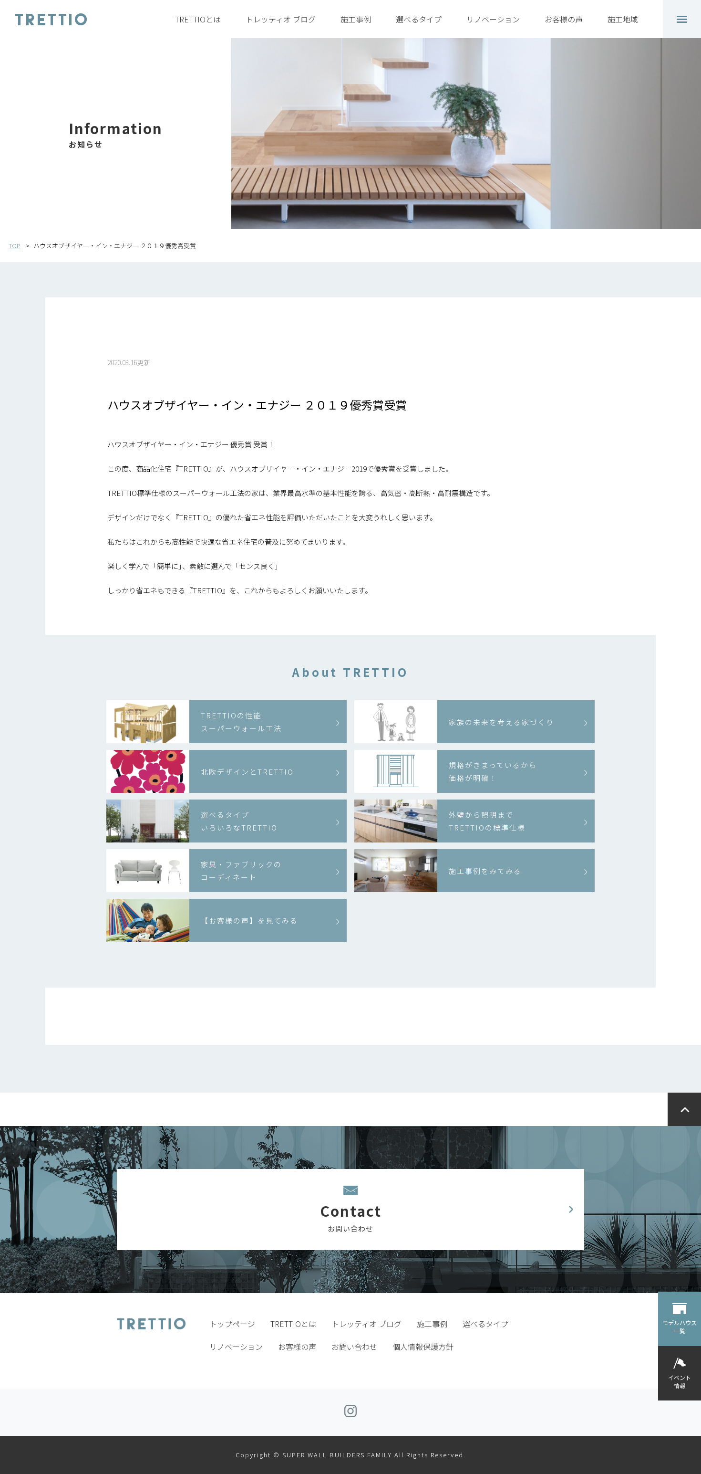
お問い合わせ (354, 1346)
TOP (15, 245)
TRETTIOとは (198, 19)
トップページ (232, 1323)
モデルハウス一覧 (679, 1326)
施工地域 (623, 19)
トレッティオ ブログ (281, 19)
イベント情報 (679, 1381)
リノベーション (493, 19)
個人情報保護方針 (423, 1346)
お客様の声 (564, 19)
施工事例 (355, 19)
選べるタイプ (419, 19)
